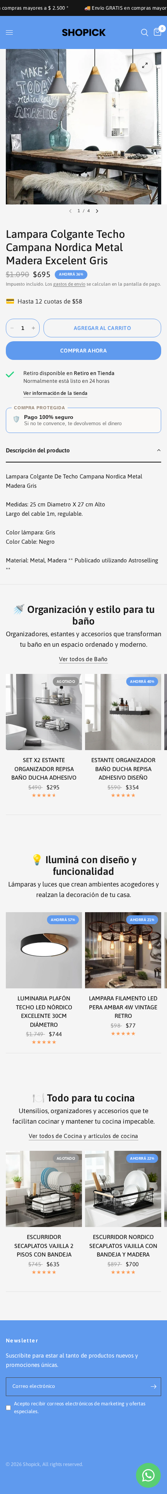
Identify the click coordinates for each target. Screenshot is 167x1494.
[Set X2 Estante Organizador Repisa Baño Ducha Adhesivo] (44, 712)
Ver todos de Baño (83, 659)
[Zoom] (144, 65)
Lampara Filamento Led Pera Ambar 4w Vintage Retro (123, 1007)
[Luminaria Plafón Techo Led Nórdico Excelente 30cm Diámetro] (44, 950)
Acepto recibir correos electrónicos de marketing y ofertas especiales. (79, 1408)
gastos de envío (69, 284)
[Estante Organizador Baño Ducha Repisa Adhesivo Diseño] (123, 712)
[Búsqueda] (144, 32)
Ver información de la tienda (55, 393)
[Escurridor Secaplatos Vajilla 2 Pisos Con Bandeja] (44, 1189)
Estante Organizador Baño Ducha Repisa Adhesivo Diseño (123, 769)
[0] (156, 32)
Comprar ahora (83, 350)
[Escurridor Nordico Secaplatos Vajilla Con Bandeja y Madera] (123, 1189)
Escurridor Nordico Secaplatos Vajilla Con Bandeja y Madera (123, 1246)
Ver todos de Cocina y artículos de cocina (83, 1136)
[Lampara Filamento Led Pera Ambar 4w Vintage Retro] (123, 950)
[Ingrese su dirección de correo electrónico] (153, 1386)
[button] (83, 451)
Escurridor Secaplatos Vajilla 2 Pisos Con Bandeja (43, 1246)
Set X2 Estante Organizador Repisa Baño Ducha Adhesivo (44, 769)
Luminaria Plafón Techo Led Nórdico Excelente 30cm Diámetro (44, 1011)
